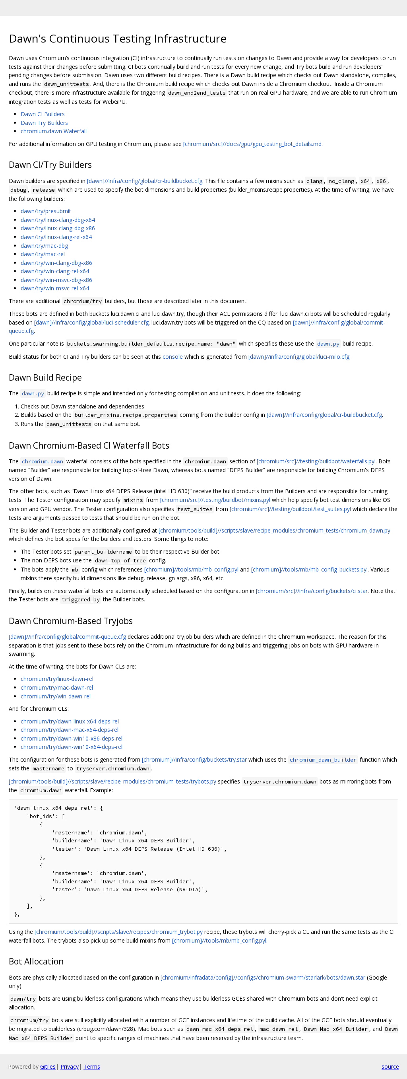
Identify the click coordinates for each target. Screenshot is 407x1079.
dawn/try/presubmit (46, 211)
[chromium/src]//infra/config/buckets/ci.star (312, 591)
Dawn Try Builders (44, 122)
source (390, 1066)
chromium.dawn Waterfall (54, 131)
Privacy (69, 1066)
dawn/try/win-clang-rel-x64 (55, 271)
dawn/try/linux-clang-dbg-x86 (58, 228)
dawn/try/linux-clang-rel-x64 (56, 237)
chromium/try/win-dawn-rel (56, 696)
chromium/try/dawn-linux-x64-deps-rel (70, 721)
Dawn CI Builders (43, 114)
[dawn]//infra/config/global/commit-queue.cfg (67, 636)
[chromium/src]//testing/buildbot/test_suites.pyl (290, 509)
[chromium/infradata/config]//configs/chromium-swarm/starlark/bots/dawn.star (263, 977)
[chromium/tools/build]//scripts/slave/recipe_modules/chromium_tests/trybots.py (112, 781)
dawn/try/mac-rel (43, 254)
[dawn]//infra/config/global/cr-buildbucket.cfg (144, 181)
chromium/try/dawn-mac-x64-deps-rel (69, 729)
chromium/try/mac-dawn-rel (57, 687)
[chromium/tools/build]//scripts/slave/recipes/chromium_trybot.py (119, 931)
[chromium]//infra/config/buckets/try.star (194, 759)
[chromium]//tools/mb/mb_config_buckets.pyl (309, 569)
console (173, 356)
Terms (91, 1066)
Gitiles (48, 1066)
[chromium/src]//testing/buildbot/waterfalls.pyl (316, 461)
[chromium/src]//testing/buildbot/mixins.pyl (215, 500)
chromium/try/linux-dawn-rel (57, 678)
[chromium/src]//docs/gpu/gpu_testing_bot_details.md (252, 144)
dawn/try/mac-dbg (44, 245)
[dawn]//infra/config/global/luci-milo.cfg (298, 356)
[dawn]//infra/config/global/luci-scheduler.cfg (91, 322)
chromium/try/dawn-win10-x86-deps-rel (71, 738)
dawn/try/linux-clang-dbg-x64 (58, 220)
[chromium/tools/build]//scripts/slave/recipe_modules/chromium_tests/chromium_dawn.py (274, 530)
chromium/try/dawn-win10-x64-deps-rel (71, 746)
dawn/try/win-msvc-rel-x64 (55, 288)
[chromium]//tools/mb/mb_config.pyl (191, 569)
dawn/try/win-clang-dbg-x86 (56, 262)
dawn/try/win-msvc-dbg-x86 (56, 280)
